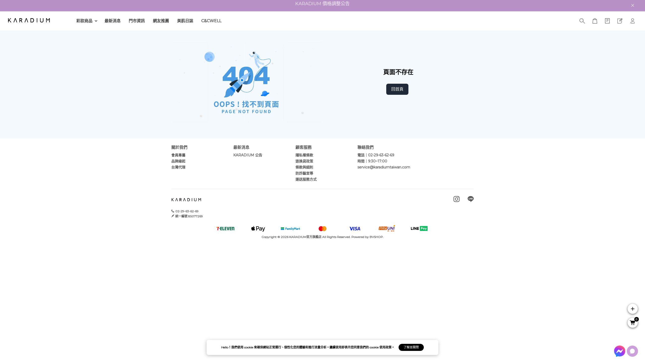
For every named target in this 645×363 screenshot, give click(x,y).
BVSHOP (376, 237)
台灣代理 (178, 167)
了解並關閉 (411, 347)
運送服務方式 (306, 179)
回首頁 (397, 89)
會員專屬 (178, 155)
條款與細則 (304, 167)
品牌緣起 (178, 161)
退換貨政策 (304, 161)
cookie (249, 347)
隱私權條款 (304, 155)
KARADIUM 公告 (247, 155)
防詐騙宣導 (304, 173)
